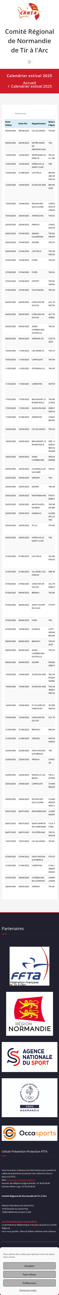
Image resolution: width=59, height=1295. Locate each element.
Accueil (29, 82)
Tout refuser (29, 1274)
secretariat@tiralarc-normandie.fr (19, 1221)
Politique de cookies (28, 1290)
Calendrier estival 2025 (31, 86)
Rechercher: (20, 113)
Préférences (29, 1283)
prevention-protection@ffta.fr (21, 1180)
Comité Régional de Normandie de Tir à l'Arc (29, 40)
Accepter (29, 1265)
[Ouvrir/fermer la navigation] (29, 62)
